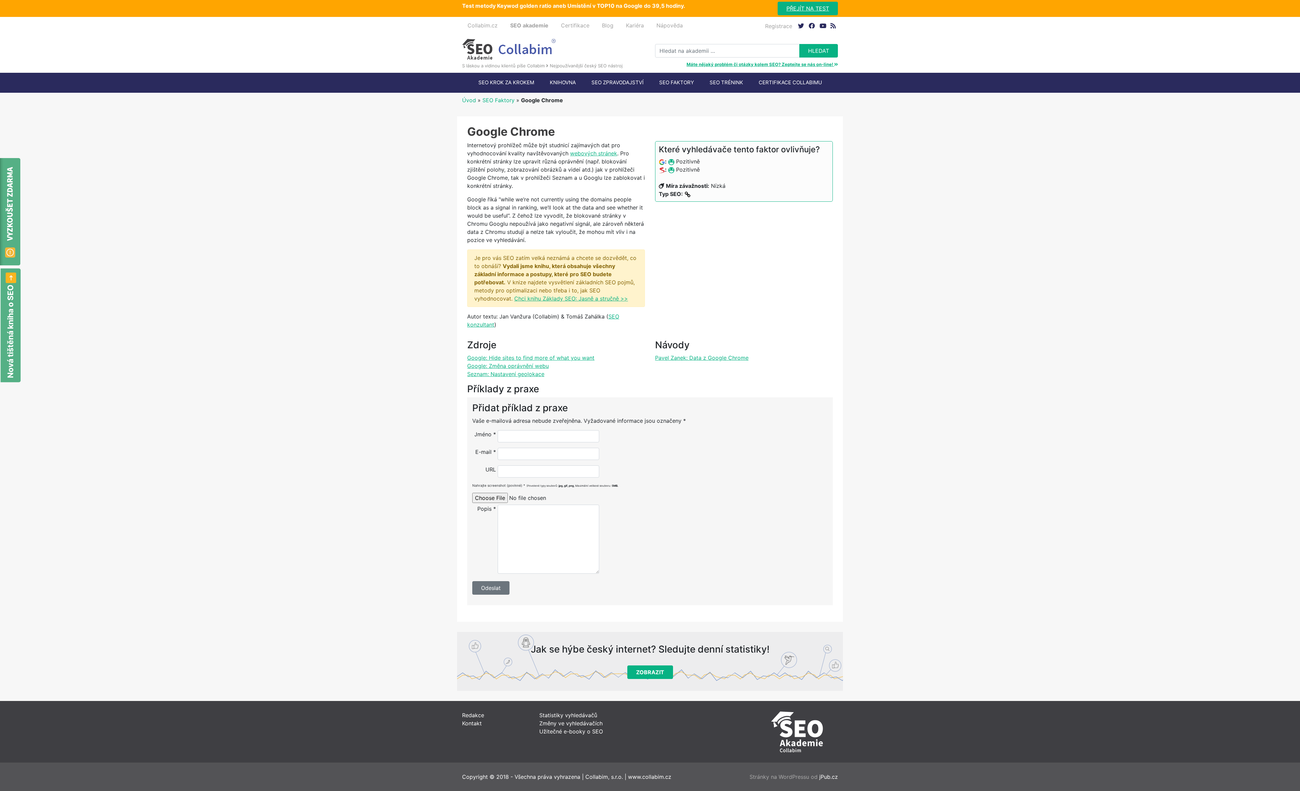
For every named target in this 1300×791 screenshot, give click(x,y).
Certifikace (575, 25)
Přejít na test (807, 8)
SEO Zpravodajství (617, 82)
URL (490, 469)
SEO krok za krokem (506, 82)
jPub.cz (828, 776)
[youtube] (822, 25)
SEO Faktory (498, 100)
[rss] (833, 25)
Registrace (778, 26)
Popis (486, 508)
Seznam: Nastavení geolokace (505, 374)
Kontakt (472, 723)
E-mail (485, 451)
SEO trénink (726, 82)
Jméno (485, 434)
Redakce (473, 715)
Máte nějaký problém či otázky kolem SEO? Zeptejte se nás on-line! (760, 64)
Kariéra (635, 25)
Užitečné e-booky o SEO (571, 731)
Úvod (469, 100)
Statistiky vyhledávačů (568, 715)
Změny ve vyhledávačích (571, 723)
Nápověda (669, 25)
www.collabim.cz (649, 776)
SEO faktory (676, 82)
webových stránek (593, 153)
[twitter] (800, 25)
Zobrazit (650, 672)
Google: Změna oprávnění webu (508, 365)
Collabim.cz (483, 25)
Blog (607, 25)
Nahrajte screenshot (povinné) (545, 485)
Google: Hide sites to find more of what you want (530, 357)
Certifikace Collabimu (790, 82)
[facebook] (811, 25)
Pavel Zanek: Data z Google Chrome (702, 357)
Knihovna (563, 82)
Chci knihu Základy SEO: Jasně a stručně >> (571, 298)
